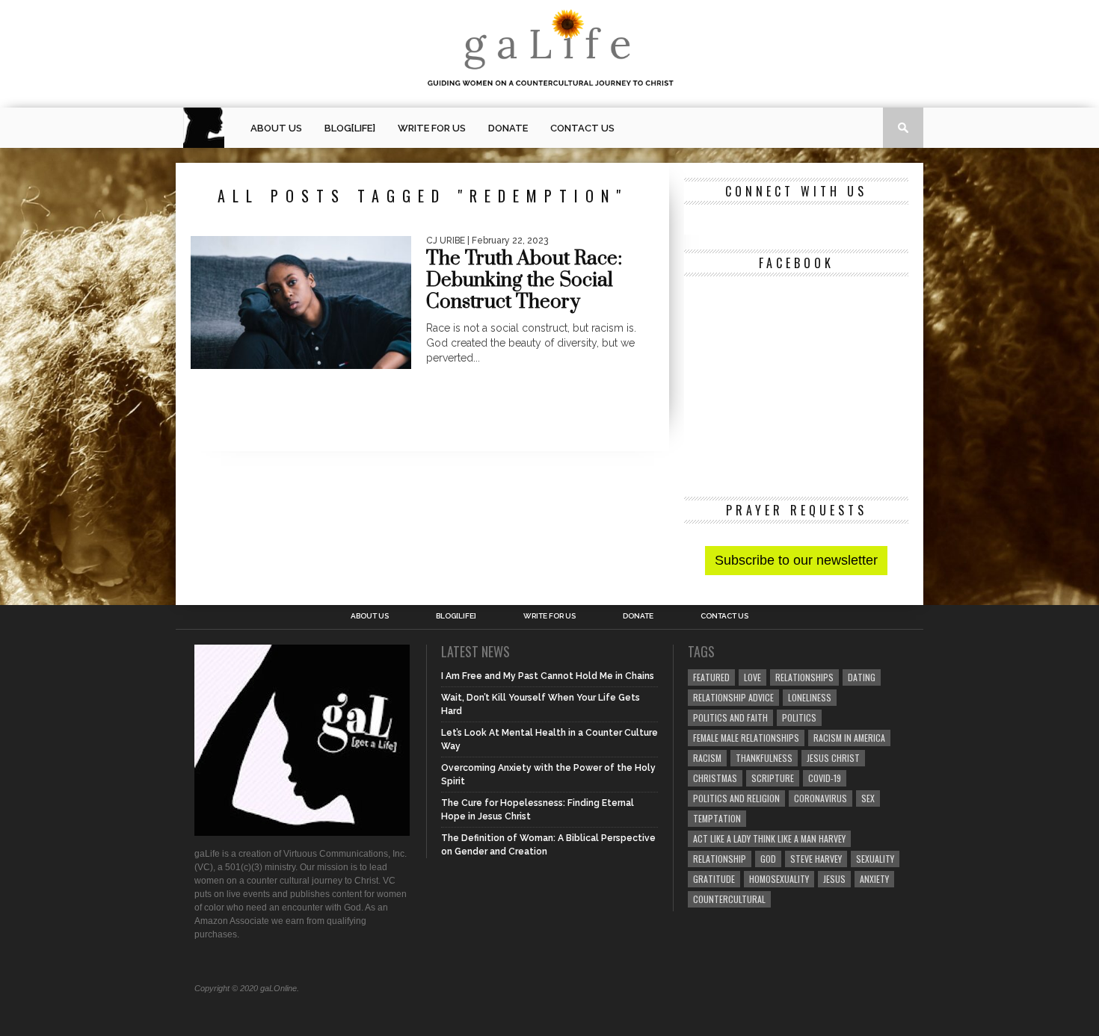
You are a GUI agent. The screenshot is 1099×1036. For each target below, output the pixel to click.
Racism (707, 757)
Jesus (834, 878)
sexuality (875, 858)
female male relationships (746, 737)
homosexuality (779, 878)
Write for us (432, 128)
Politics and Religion (736, 798)
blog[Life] (349, 128)
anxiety (874, 878)
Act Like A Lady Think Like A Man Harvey (769, 838)
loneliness (809, 697)
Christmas (715, 778)
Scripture (772, 778)
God (768, 858)
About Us (276, 128)
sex (868, 798)
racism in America (849, 737)
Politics (799, 717)
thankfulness (764, 757)
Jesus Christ (833, 757)
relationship (719, 858)
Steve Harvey (816, 858)
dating (861, 677)
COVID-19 (824, 778)
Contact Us (582, 128)
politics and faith (730, 717)
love (752, 677)
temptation (717, 818)
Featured (711, 677)
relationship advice (733, 697)
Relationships (804, 677)
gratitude (714, 878)
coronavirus (820, 798)
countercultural (729, 899)
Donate (508, 128)
